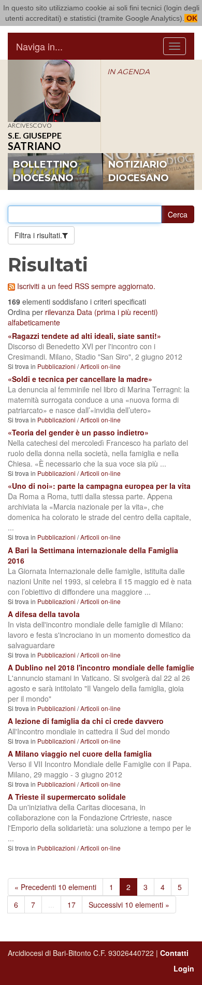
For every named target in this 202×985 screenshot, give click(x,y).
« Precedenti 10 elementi (55, 887)
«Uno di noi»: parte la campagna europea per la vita (99, 486)
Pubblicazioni (56, 366)
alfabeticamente (34, 322)
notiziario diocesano (138, 171)
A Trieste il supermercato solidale (67, 796)
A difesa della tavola (44, 614)
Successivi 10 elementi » (129, 904)
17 (71, 904)
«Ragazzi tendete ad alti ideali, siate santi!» (84, 336)
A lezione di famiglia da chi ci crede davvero (86, 721)
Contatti (174, 953)
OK (190, 18)
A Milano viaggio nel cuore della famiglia (80, 753)
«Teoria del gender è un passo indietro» (78, 432)
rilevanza (60, 312)
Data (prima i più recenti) (117, 312)
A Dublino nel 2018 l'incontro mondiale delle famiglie (101, 667)
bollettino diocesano (45, 171)
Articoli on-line (100, 366)
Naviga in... (39, 46)
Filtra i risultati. (38, 235)
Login (184, 968)
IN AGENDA (128, 71)
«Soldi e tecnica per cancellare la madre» (80, 379)
